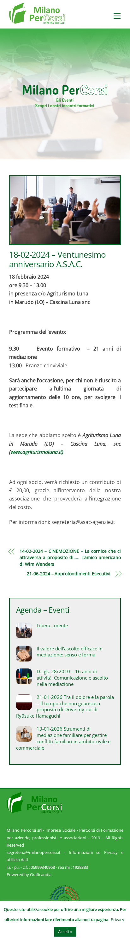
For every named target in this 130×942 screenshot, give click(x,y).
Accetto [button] (65, 931)
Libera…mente (52, 626)
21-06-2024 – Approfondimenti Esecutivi (68, 574)
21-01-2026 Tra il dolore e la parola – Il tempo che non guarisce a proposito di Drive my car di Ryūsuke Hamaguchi (65, 706)
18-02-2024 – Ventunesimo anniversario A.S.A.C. (57, 259)
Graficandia (40, 874)
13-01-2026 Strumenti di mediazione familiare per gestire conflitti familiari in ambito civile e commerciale (63, 738)
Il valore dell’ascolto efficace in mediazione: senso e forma (70, 652)
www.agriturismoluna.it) (37, 451)
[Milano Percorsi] (37, 21)
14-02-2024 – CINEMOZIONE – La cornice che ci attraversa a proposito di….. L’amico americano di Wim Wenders (70, 557)
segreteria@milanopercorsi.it (34, 852)
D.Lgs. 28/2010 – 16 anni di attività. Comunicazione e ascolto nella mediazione (72, 677)
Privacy (117, 919)
